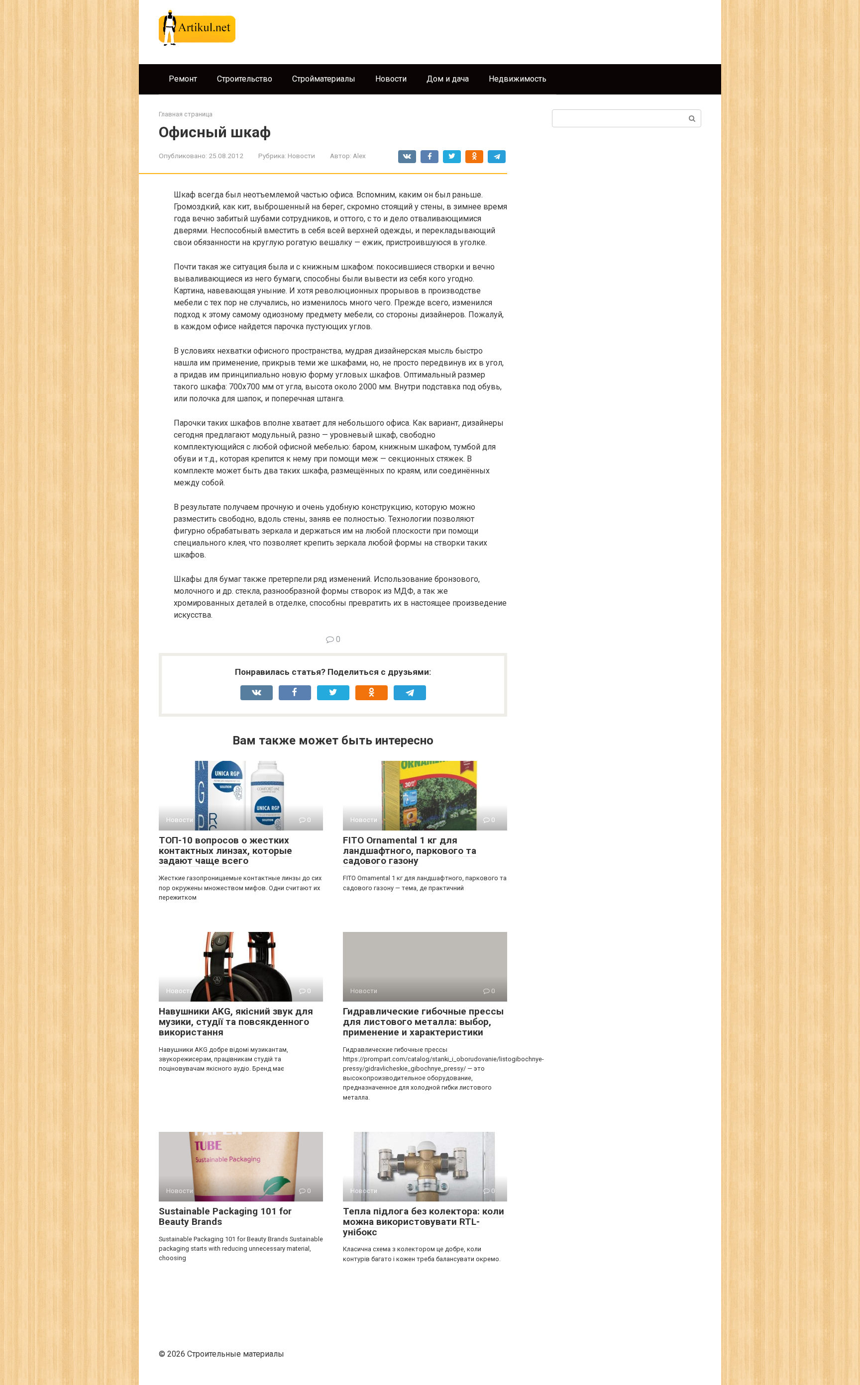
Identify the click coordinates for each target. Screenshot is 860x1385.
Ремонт (183, 79)
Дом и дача (448, 79)
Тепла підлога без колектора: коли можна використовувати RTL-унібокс (423, 1221)
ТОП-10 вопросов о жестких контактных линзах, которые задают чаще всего (225, 850)
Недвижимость (517, 79)
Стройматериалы (323, 79)
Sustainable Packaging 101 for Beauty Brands (225, 1216)
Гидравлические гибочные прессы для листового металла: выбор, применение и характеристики (423, 1022)
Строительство (244, 79)
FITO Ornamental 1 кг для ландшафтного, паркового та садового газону (409, 850)
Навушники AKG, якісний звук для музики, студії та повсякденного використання (236, 1022)
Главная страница (186, 114)
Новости (391, 79)
